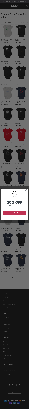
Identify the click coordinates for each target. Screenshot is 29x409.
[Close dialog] (26, 190)
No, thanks (14, 217)
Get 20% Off (14, 213)
